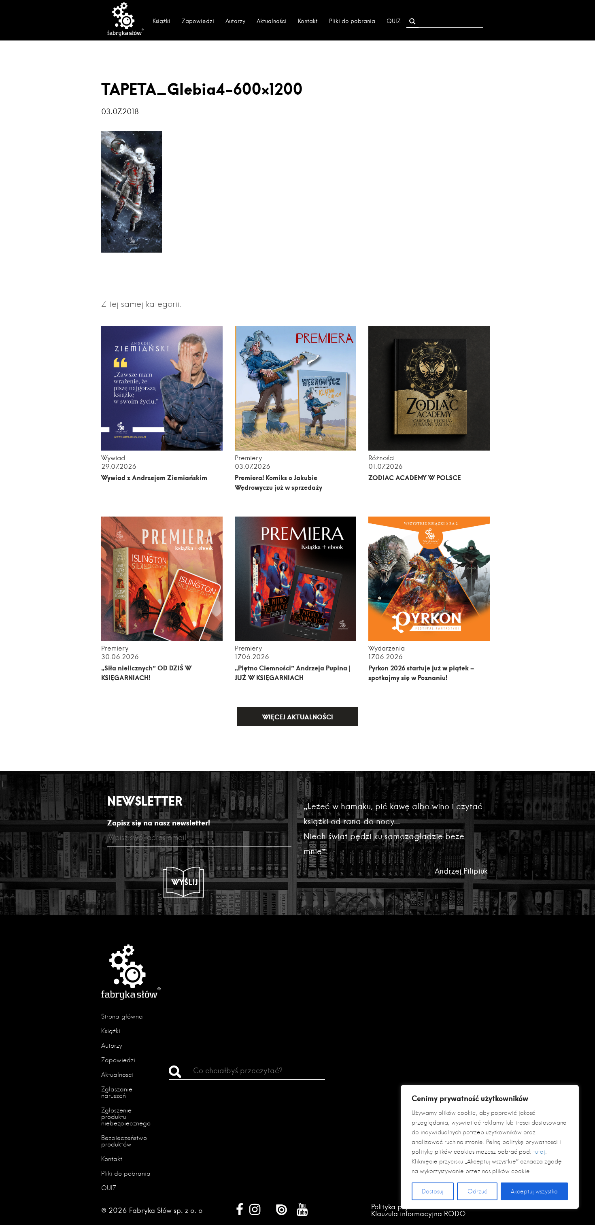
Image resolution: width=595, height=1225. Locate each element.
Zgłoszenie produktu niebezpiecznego (126, 1116)
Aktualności (272, 21)
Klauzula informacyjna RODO (418, 1213)
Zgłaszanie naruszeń (116, 1092)
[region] (490, 1147)
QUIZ (394, 21)
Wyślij (185, 882)
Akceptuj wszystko (534, 1191)
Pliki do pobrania (352, 21)
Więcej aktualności (297, 716)
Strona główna (122, 1016)
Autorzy (235, 21)
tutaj (539, 1151)
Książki (161, 21)
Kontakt (308, 21)
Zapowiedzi (198, 21)
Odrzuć (477, 1191)
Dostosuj (433, 1191)
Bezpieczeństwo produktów (124, 1141)
